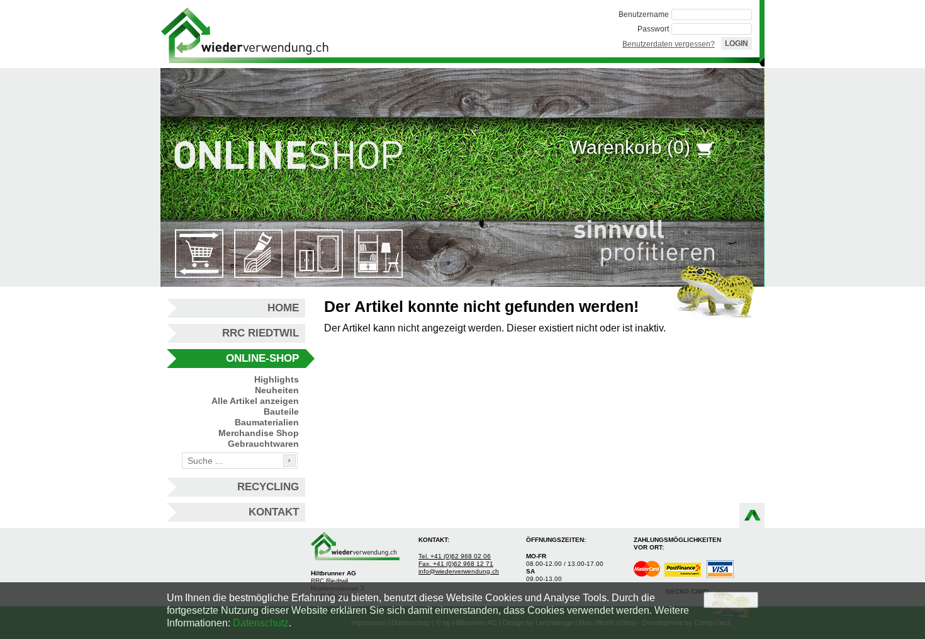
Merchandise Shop (258, 433)
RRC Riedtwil (260, 333)
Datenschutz (261, 623)
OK (731, 599)
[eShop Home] (244, 34)
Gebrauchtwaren (263, 444)
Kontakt (274, 512)
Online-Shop (262, 358)
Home (283, 308)
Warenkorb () (629, 147)
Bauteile (281, 411)
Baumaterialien (267, 422)
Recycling (268, 487)
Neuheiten (277, 390)
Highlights (276, 379)
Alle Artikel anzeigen (255, 401)
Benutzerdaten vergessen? (668, 44)
